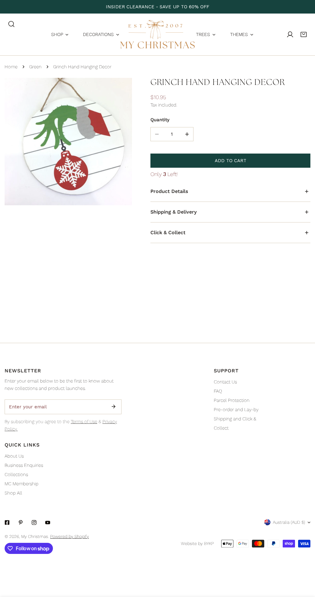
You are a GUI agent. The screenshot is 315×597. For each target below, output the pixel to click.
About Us (14, 456)
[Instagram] (34, 522)
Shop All (13, 493)
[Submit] (113, 406)
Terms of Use (84, 421)
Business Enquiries (24, 465)
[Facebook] (7, 522)
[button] (303, 34)
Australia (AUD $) (289, 522)
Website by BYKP (197, 543)
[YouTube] (47, 522)
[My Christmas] (157, 34)
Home (11, 67)
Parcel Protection (231, 400)
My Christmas (34, 536)
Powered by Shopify (69, 536)
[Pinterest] (20, 522)
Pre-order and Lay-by (236, 409)
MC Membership (21, 484)
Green (35, 67)
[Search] (11, 24)
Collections (16, 474)
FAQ (218, 391)
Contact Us (225, 382)
